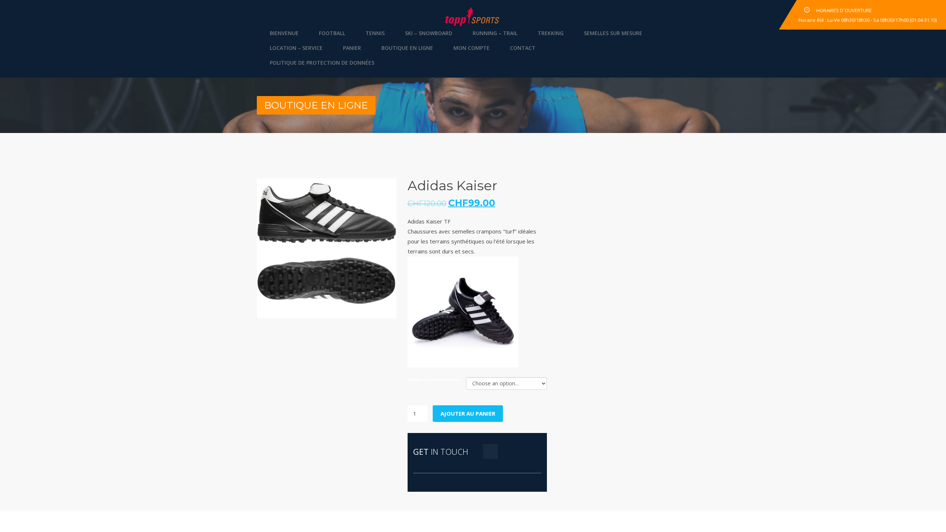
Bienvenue (284, 33)
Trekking (551, 33)
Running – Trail (495, 33)
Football (332, 33)
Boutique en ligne (407, 47)
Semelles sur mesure (613, 33)
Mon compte (471, 47)
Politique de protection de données (322, 62)
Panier (352, 47)
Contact (522, 47)
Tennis (375, 33)
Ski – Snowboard (428, 33)
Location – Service (296, 47)
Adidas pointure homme (435, 379)
